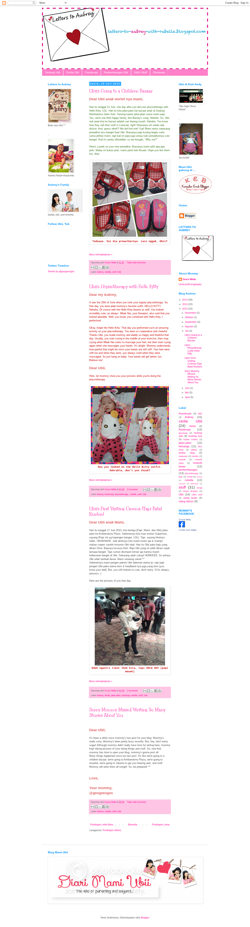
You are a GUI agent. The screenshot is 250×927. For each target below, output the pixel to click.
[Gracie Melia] (182, 526)
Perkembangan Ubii (116, 72)
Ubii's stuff (197, 494)
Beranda (132, 824)
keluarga (126, 695)
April (187, 397)
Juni (187, 388)
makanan (183, 456)
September (191, 322)
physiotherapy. (122, 494)
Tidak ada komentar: (136, 262)
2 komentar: (133, 489)
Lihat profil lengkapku (190, 284)
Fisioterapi (91, 72)
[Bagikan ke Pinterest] (107, 267)
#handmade (185, 413)
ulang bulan (190, 498)
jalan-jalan (116, 695)
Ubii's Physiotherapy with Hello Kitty (123, 286)
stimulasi (194, 484)
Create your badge (187, 530)
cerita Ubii (190, 421)
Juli (187, 331)
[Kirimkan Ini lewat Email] (93, 267)
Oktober (189, 317)
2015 (185, 299)
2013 (185, 308)
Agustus (189, 326)
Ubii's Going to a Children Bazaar (121, 90)
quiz (181, 476)
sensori (182, 484)
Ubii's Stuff (140, 72)
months (195, 456)
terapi (199, 488)
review (199, 477)
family (107, 695)
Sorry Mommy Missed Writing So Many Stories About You (193, 377)
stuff (114, 272)
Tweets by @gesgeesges (61, 271)
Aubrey (100, 272)
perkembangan (188, 469)
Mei (187, 392)
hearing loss (195, 436)
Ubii (119, 272)
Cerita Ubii (72, 72)
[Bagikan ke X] (100, 267)
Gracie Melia (185, 519)
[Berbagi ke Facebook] (104, 267)
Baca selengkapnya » (100, 254)
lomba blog (187, 453)
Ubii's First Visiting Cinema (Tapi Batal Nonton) (193, 362)
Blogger (145, 917)
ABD (200, 413)
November (191, 312)
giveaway (183, 433)
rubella (108, 272)
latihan (194, 450)
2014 (185, 304)
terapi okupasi (190, 491)
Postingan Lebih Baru (101, 824)
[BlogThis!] (96, 267)
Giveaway (159, 72)
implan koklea (190, 439)
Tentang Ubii (52, 72)
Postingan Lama (161, 824)
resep (189, 476)
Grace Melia (189, 279)
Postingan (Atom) (112, 830)
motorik (182, 459)
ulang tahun (186, 501)
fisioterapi (109, 494)
